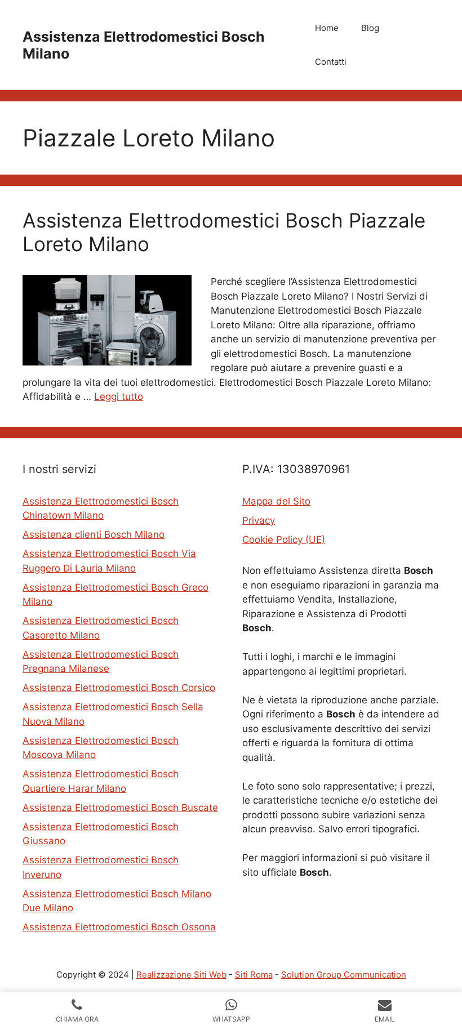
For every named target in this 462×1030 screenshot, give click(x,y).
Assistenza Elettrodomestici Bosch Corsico (119, 687)
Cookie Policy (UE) (283, 539)
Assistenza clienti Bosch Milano (94, 534)
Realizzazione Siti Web (181, 974)
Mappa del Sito (276, 501)
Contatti (330, 61)
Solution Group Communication (343, 974)
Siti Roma (254, 974)
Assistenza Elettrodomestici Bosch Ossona (119, 927)
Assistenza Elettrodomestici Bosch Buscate (120, 807)
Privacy (258, 520)
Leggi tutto (118, 396)
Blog (370, 28)
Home (327, 28)
